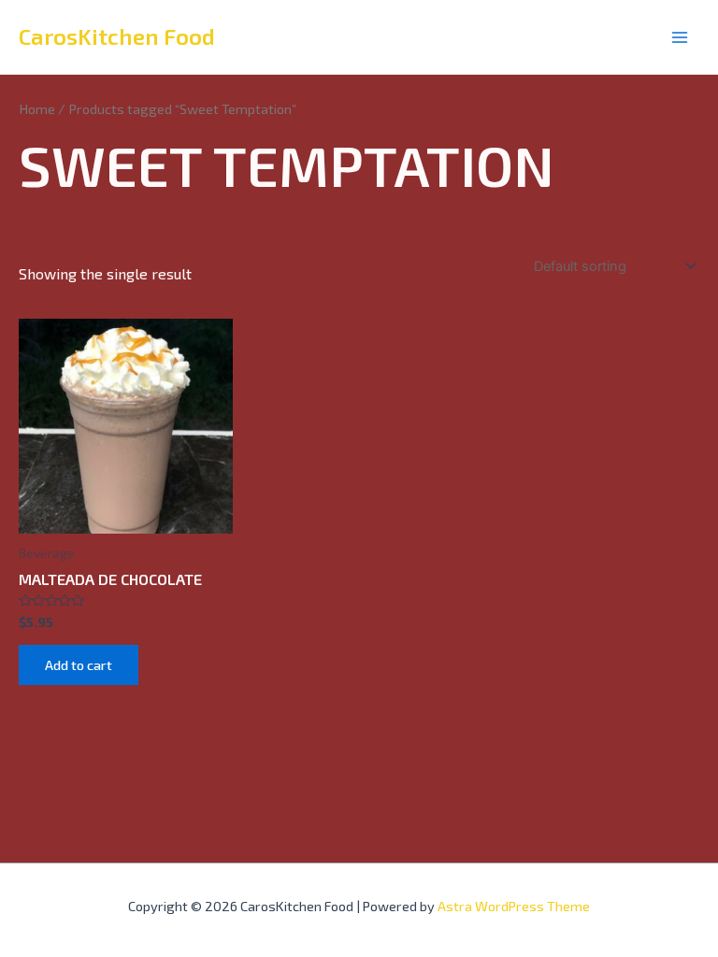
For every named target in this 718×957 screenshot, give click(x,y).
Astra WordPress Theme (514, 905)
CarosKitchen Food (117, 36)
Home (37, 108)
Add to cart (78, 664)
